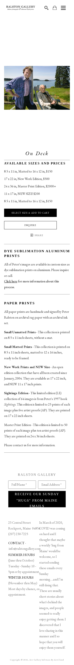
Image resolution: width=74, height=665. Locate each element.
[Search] (46, 8)
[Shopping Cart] (55, 7)
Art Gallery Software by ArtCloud (46, 659)
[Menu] (63, 8)
